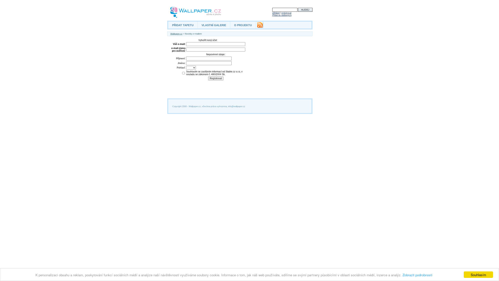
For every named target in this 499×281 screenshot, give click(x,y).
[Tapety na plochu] (195, 12)
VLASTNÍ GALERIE (214, 25)
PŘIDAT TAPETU (183, 25)
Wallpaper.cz (176, 34)
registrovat (286, 13)
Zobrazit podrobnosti (417, 274)
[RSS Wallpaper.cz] (260, 26)
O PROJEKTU (243, 25)
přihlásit (276, 13)
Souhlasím (478, 274)
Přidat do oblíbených (282, 15)
